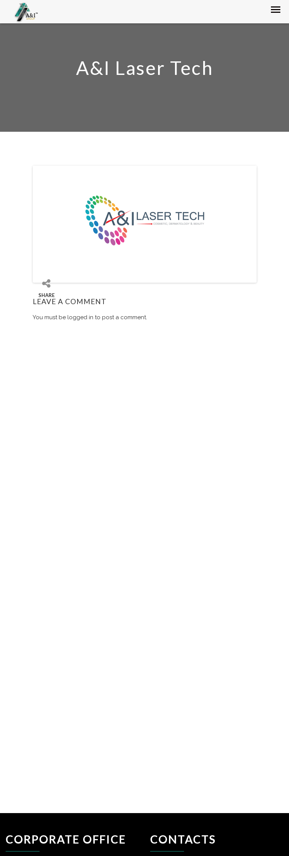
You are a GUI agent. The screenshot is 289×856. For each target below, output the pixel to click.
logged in (80, 317)
